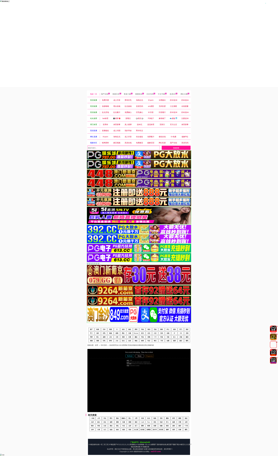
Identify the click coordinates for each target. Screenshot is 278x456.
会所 (130, 426)
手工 (91, 333)
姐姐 (111, 429)
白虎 (92, 422)
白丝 (105, 426)
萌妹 (117, 418)
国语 (167, 426)
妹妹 (117, 429)
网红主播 (184, 94)
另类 (187, 333)
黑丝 (111, 426)
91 (117, 329)
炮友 (186, 418)
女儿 (105, 429)
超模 (104, 337)
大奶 (117, 337)
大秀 (136, 418)
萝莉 (136, 329)
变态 (155, 422)
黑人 (130, 418)
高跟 (97, 340)
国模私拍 (138, 94)
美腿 (91, 340)
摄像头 (124, 418)
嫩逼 (187, 337)
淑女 (98, 422)
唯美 (155, 418)
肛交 (142, 333)
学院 (98, 426)
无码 (161, 333)
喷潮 (148, 426)
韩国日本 (116, 94)
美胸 (149, 337)
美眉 (155, 426)
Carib (142, 422)
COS (155, 337)
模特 (161, 329)
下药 (161, 340)
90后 (123, 426)
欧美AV (173, 94)
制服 (110, 333)
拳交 (155, 340)
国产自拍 (104, 94)
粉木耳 (155, 429)
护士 (168, 329)
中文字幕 (161, 94)
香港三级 (127, 94)
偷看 (111, 422)
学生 (105, 418)
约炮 (161, 337)
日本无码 (149, 94)
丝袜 (174, 329)
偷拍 (129, 329)
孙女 (105, 422)
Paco (148, 422)
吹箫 (180, 429)
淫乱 (117, 426)
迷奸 (97, 333)
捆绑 (167, 429)
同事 (91, 337)
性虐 (161, 422)
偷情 (142, 340)
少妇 (110, 337)
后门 (136, 426)
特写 (173, 418)
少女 (117, 340)
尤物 (181, 337)
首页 (96, 345)
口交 (155, 333)
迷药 (173, 429)
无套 (168, 337)
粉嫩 (161, 426)
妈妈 (123, 429)
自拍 (123, 329)
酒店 (136, 422)
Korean (136, 333)
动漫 (168, 333)
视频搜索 (176, 148)
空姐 (155, 329)
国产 (91, 329)
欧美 (97, 329)
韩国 (110, 329)
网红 (123, 333)
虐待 (173, 426)
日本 (104, 329)
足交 (149, 333)
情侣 (149, 329)
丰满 (142, 418)
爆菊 (180, 418)
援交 (181, 340)
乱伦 (123, 340)
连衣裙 (142, 429)
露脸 (167, 418)
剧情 (117, 333)
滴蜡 (117, 422)
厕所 (180, 426)
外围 (180, 422)
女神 (186, 422)
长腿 (123, 422)
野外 (111, 418)
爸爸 (130, 429)
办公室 (136, 429)
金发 (129, 340)
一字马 (186, 426)
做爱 (174, 340)
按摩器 (149, 429)
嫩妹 (136, 337)
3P (174, 333)
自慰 (168, 340)
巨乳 (104, 333)
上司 (98, 418)
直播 (123, 337)
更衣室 (161, 429)
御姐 (136, 340)
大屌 (98, 429)
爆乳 (187, 340)
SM (181, 333)
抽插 (173, 422)
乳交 (149, 340)
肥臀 (142, 426)
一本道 (92, 418)
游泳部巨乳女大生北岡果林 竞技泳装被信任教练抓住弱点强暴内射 (131, 345)
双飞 (181, 329)
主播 (129, 333)
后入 (174, 337)
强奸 (187, 329)
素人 (97, 337)
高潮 (130, 422)
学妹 (142, 329)
